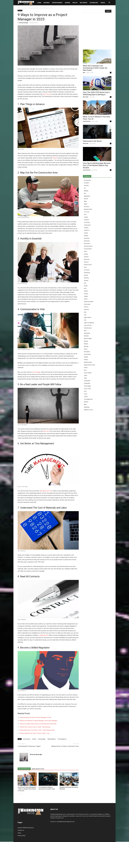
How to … (86, 307)
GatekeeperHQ (43, 635)
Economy (86, 238)
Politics (86, 359)
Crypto (86, 233)
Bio (85, 193)
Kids (85, 312)
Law (85, 315)
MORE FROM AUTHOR (38, 769)
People (86, 357)
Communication (26, 739)
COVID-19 (87, 230)
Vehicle (86, 402)
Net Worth (83, 2)
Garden (86, 280)
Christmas (87, 222)
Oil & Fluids (87, 354)
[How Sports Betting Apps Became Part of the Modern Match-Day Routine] (97, 154)
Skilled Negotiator (51, 739)
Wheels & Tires (88, 410)
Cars (85, 214)
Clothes (86, 227)
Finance (86, 262)
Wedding (86, 407)
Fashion (86, 257)
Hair (85, 288)
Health (74, 2)
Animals (86, 185)
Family (86, 254)
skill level (46, 431)
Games (86, 275)
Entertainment (57, 2)
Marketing (87, 333)
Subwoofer (87, 381)
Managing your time (46, 491)
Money (86, 341)
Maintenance (88, 328)
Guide (85, 286)
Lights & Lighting (89, 322)
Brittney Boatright (23, 22)
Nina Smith (85, 97)
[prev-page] (19, 794)
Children (86, 220)
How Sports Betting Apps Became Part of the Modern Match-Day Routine (96, 165)
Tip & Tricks (87, 388)
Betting (86, 191)
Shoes (85, 367)
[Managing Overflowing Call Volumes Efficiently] (69, 779)
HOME (39, 2)
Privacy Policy (21, 835)
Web (85, 404)
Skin (85, 370)
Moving (86, 346)
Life (85, 320)
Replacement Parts (89, 365)
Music (85, 349)
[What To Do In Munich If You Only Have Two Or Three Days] (97, 107)
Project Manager (42, 739)
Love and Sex (88, 325)
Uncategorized (88, 399)
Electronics (87, 243)
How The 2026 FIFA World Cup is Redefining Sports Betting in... (96, 93)
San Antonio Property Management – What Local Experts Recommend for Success (27, 789)
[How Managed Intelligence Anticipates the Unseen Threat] (48, 779)
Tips (85, 391)
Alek (84, 72)
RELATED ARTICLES (24, 769)
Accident (86, 183)
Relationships (88, 362)
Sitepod (54, 158)
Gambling (87, 272)
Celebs (86, 217)
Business (47, 2)
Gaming (67, 2)
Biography (87, 196)
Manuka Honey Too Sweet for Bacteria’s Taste (65, 746)
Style (85, 378)
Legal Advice (87, 317)
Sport (85, 375)
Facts (85, 251)
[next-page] (21, 794)
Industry (86, 309)
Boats (85, 204)
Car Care (86, 212)
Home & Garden (88, 301)
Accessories (87, 180)
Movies (86, 344)
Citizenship (87, 225)
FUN (85, 267)
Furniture (87, 270)
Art (85, 188)
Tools (85, 394)
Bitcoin (86, 198)
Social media (87, 373)
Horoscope (87, 304)
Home (19, 8)
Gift (85, 283)
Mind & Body (88, 338)
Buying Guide (88, 209)
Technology (94, 2)
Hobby (86, 296)
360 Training (47, 94)
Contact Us (21, 830)
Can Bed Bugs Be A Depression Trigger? (29, 746)
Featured (86, 259)
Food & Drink (88, 264)
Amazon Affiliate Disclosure (26, 827)
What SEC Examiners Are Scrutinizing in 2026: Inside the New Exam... (95, 68)
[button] (109, 3)
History (86, 293)
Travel (103, 2)
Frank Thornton (86, 121)
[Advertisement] (97, 31)
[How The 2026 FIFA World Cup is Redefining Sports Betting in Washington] (97, 83)
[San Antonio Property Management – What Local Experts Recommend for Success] (27, 779)
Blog (85, 201)
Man (85, 330)
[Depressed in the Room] (97, 132)
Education (87, 241)
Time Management (62, 739)
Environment (88, 249)
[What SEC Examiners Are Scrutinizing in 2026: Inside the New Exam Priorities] (97, 57)
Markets (86, 336)
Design (86, 235)
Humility (34, 739)
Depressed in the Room (92, 141)
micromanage (36, 372)
